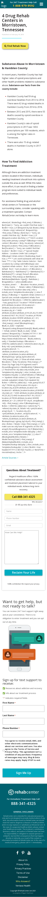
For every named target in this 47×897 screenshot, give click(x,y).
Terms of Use (23, 872)
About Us (23, 860)
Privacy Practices (23, 868)
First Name (9, 702)
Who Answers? (37, 502)
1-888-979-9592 (23, 4)
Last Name (9, 715)
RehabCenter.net (25, 891)
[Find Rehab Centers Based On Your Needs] (23, 791)
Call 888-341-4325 (23, 497)
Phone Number (11, 728)
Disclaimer (23, 877)
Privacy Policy (23, 864)
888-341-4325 (23, 803)
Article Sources (9, 457)
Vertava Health (23, 885)
